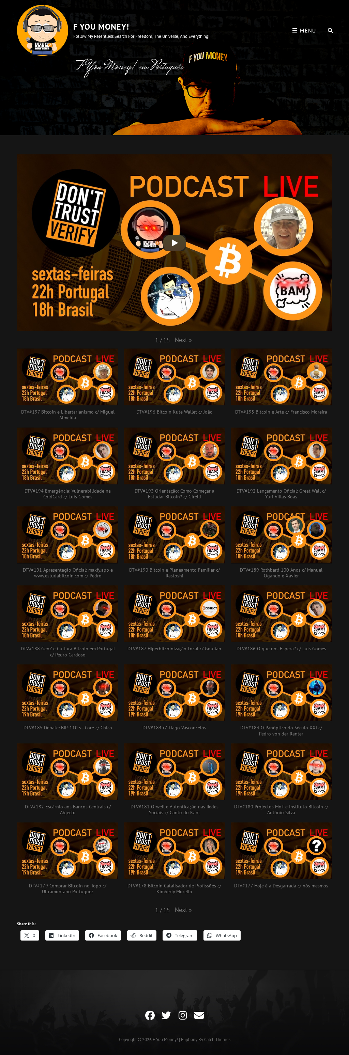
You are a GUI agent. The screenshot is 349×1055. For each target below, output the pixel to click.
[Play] (174, 243)
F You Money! (101, 26)
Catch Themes (217, 1039)
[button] (183, 340)
